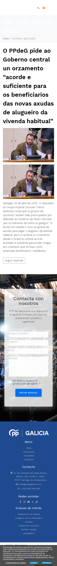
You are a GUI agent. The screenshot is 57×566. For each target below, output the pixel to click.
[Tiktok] (37, 502)
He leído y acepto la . (26, 382)
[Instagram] (24, 502)
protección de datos (25, 383)
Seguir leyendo (14, 260)
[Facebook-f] (20, 502)
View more (29, 559)
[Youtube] (28, 502)
